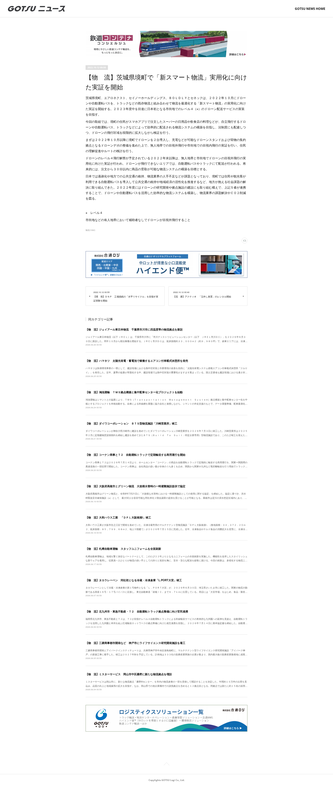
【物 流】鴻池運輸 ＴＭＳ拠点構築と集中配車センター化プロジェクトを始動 (134, 392)
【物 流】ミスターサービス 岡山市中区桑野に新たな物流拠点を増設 (129, 674)
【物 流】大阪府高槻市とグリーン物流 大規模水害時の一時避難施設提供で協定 (135, 486)
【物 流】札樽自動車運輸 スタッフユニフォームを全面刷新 (123, 549)
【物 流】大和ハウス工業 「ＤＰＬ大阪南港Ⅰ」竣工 (118, 517)
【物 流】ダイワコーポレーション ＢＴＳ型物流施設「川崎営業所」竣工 (131, 423)
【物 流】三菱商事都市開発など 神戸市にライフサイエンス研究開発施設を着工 (135, 643)
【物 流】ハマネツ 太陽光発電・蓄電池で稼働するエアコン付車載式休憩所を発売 (137, 361)
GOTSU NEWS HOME (310, 9)
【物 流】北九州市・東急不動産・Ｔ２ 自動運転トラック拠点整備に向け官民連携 (137, 611)
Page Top (166, 764)
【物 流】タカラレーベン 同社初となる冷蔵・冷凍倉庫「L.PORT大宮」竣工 (134, 580)
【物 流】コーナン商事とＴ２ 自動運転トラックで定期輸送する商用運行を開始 (135, 455)
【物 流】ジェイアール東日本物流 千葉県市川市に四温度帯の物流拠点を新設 (134, 329)
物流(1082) (90, 230)
